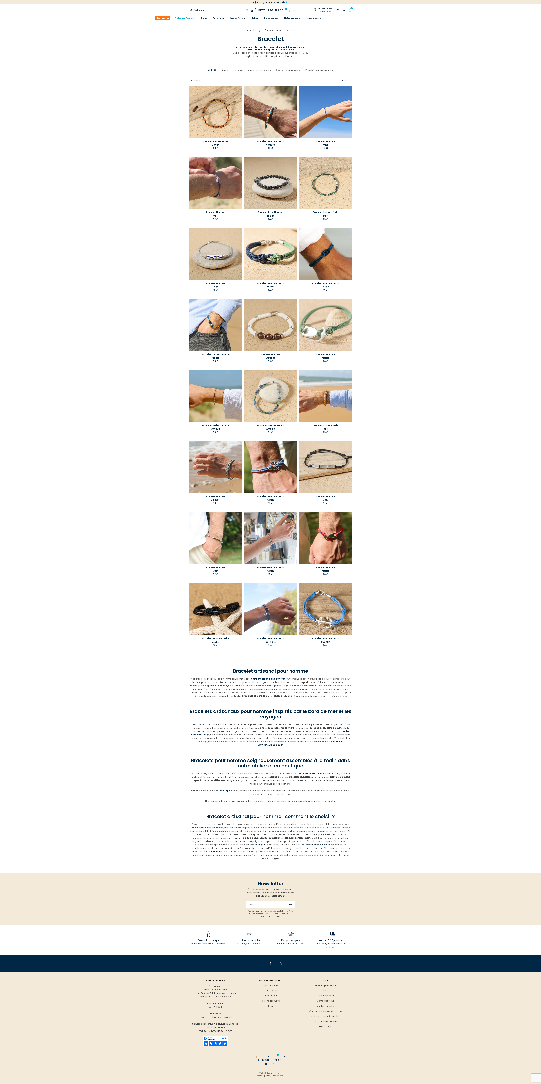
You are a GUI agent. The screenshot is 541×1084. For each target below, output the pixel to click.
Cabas (254, 18)
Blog (270, 1005)
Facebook (260, 963)
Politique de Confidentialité (325, 1016)
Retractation (325, 1026)
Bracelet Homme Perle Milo (325, 214)
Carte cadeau (271, 18)
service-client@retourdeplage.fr (215, 1017)
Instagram (270, 963)
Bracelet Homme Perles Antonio (270, 427)
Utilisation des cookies (325, 1021)
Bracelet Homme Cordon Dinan (270, 285)
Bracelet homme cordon (288, 69)
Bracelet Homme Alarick (325, 356)
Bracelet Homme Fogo (215, 285)
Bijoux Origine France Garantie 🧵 (270, 2)
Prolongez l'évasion (185, 18)
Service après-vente (325, 985)
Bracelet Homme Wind (325, 143)
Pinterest (281, 963)
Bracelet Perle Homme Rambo (270, 214)
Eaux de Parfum (238, 18)
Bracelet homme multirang (319, 69)
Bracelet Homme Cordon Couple (325, 285)
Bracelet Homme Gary (325, 498)
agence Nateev (276, 1076)
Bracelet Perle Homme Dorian (215, 143)
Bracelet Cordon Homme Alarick (216, 356)
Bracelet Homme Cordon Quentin (325, 640)
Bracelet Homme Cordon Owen (270, 498)
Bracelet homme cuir (233, 69)
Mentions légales (325, 1005)
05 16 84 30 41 (215, 1006)
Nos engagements (270, 1000)
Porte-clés (218, 18)
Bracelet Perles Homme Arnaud (215, 427)
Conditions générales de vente (325, 1011)
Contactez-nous (325, 1000)
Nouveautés (162, 18)
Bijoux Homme (274, 30)
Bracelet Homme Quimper (215, 498)
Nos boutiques (270, 985)
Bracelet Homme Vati (215, 214)
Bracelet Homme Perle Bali (325, 427)
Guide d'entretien (325, 995)
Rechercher (199, 10)
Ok (290, 905)
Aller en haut (533, 873)
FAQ (325, 990)
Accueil (250, 30)
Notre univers (270, 995)
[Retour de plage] (270, 9)
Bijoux (204, 18)
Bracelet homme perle (259, 69)
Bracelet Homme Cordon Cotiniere (270, 640)
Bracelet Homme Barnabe (270, 356)
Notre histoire (271, 990)
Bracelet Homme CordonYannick (270, 143)
